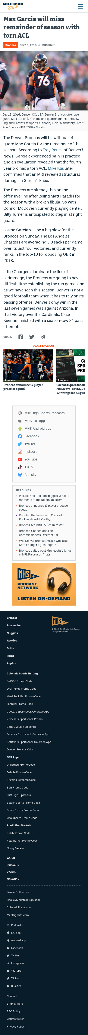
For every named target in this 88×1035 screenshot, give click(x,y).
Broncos (10, 45)
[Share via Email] (43, 337)
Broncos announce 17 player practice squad (23, 387)
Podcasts (13, 865)
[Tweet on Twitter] (32, 337)
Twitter (30, 444)
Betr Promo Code (17, 787)
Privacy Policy (16, 1026)
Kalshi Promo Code (18, 833)
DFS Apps (13, 757)
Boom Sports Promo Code (23, 810)
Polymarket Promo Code (22, 840)
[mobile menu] (80, 6)
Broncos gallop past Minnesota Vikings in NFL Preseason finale (45, 552)
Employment (15, 1003)
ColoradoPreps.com (19, 907)
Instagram (32, 452)
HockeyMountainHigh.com (23, 899)
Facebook (32, 436)
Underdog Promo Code (21, 764)
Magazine (13, 879)
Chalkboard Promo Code (22, 818)
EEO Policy (14, 1011)
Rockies (12, 640)
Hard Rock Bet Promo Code (24, 696)
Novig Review (15, 848)
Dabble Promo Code (19, 772)
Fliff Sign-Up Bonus (19, 795)
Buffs (10, 648)
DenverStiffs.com (18, 892)
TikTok (29, 467)
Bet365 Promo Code (19, 681)
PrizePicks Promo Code (21, 779)
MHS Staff (48, 45)
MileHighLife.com (18, 915)
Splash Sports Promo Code (23, 802)
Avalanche (14, 625)
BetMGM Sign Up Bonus (21, 726)
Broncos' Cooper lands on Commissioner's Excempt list (38, 533)
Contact (12, 996)
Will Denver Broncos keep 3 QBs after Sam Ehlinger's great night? (44, 542)
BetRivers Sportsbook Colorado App (29, 742)
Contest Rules (15, 1018)
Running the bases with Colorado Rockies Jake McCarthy (41, 517)
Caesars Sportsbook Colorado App (28, 711)
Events (11, 871)
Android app (18, 940)
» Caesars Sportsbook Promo (25, 719)
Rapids (11, 663)
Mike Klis (56, 168)
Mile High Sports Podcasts (45, 413)
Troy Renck (53, 149)
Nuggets (12, 633)
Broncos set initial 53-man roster (41, 525)
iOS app (16, 932)
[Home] (13, 6)
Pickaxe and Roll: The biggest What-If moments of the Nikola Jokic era (44, 498)
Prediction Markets (19, 825)
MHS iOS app (35, 421)
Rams (10, 655)
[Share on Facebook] (20, 337)
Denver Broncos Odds (20, 749)
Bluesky (30, 475)
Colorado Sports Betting (22, 673)
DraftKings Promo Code (21, 688)
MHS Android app (38, 428)
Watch (11, 858)
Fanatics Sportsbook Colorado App (28, 734)
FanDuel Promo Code (20, 703)
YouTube (31, 459)
